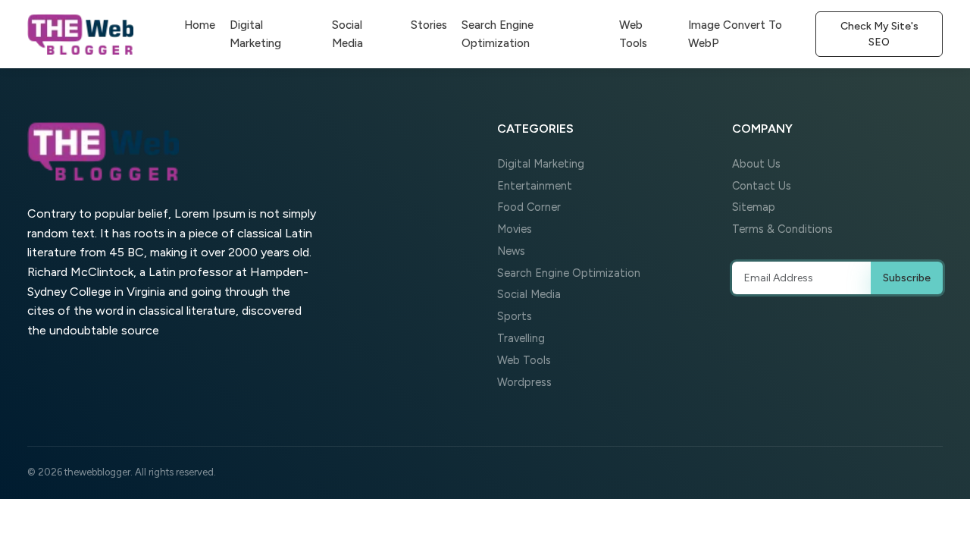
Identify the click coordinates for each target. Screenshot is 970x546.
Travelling (521, 338)
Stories (429, 25)
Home (199, 25)
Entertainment (534, 186)
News (511, 251)
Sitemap (753, 207)
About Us (756, 164)
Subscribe (907, 277)
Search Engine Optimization (498, 34)
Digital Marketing (255, 34)
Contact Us (761, 186)
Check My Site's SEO (879, 34)
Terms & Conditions (782, 229)
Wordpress (524, 382)
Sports (514, 316)
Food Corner (529, 207)
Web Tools (633, 34)
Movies (514, 229)
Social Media (347, 34)
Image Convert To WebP (735, 34)
